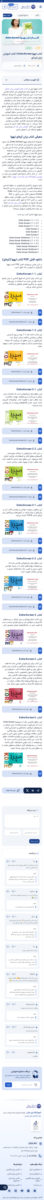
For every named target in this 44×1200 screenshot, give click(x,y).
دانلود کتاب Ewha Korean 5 (20, 709)
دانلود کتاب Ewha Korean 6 (20, 774)
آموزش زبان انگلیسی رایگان (33, 1179)
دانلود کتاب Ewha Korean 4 (20, 651)
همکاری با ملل (34, 1170)
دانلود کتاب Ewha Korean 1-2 (20, 372)
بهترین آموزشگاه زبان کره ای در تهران (27, 176)
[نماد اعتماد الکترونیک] (36, 1125)
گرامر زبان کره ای (14, 202)
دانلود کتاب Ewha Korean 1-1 (20, 312)
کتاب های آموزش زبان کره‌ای (16, 88)
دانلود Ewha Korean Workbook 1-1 (20, 322)
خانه (37, 15)
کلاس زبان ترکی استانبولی (14, 1179)
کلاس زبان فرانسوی (13, 1185)
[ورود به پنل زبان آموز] (4, 6)
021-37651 (32, 1156)
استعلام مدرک (34, 1174)
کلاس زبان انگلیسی (13, 1170)
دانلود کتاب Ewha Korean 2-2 (20, 487)
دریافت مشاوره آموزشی (20, 1071)
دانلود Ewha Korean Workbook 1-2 (20, 381)
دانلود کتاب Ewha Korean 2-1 (20, 431)
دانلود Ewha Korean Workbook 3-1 (20, 550)
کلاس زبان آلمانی (13, 1174)
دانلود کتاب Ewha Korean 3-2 (20, 597)
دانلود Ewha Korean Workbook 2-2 (20, 497)
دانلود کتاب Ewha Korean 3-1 (20, 541)
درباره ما (37, 1185)
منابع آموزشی (23, 15)
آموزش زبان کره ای (20, 126)
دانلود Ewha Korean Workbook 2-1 (20, 440)
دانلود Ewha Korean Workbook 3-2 (20, 607)
